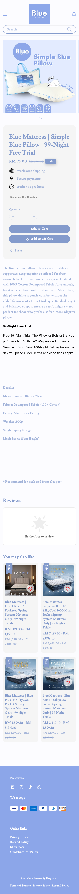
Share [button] (18, 250)
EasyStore (52, 878)
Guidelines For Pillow (24, 852)
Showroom (17, 847)
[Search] (69, 29)
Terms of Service (20, 885)
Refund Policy (19, 842)
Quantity (14, 209)
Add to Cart (39, 229)
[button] (5, 13)
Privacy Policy (19, 837)
